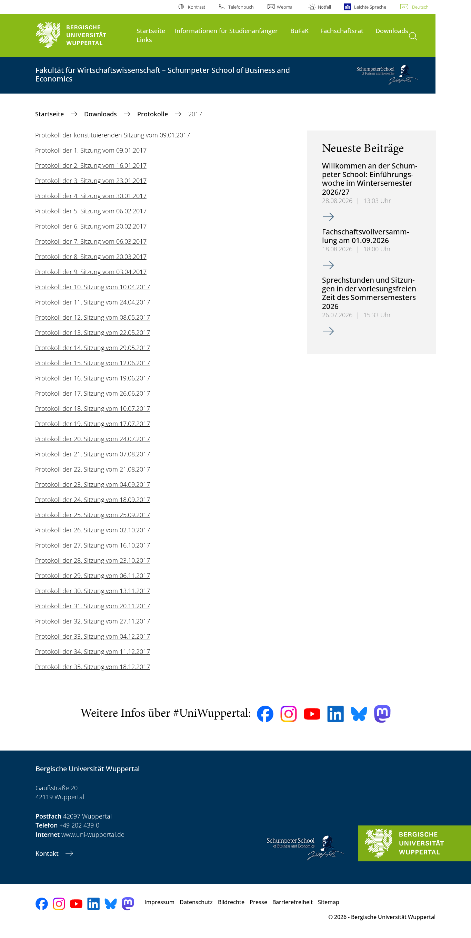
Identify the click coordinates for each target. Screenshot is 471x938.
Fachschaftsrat (341, 30)
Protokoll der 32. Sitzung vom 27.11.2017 (92, 621)
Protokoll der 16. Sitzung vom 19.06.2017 (92, 378)
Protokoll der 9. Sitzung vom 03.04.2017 (91, 272)
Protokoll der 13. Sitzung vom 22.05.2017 (92, 332)
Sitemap (328, 902)
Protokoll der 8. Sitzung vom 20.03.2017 (91, 256)
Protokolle (153, 114)
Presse (258, 902)
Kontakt (48, 853)
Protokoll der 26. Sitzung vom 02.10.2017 (92, 530)
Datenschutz (196, 902)
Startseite (151, 30)
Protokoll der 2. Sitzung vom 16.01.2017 (91, 165)
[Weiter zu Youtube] (312, 714)
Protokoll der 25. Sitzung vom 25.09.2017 (92, 515)
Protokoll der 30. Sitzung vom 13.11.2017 (92, 591)
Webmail (285, 7)
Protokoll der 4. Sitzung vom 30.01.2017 (91, 196)
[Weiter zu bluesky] (359, 714)
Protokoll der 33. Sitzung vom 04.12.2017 (92, 636)
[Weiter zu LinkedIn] (335, 714)
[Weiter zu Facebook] (265, 714)
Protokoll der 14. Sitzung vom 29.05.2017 (92, 348)
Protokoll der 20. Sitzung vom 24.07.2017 (92, 439)
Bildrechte (231, 902)
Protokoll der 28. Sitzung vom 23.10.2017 (92, 560)
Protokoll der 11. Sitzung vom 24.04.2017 (92, 302)
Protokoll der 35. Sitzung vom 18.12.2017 (92, 667)
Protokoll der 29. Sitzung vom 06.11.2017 (92, 575)
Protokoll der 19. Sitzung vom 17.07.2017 (92, 423)
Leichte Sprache (370, 7)
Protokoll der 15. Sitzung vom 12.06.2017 (92, 363)
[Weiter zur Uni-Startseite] (83, 35)
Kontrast (196, 7)
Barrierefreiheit (292, 902)
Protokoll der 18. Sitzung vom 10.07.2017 (92, 408)
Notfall (324, 7)
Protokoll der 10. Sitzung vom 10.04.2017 (92, 287)
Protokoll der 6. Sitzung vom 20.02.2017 (91, 226)
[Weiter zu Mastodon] (382, 714)
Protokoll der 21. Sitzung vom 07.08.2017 (92, 454)
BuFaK (299, 30)
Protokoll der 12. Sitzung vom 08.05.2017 (92, 317)
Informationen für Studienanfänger (226, 30)
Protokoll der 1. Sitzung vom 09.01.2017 (91, 150)
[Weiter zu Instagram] (288, 714)
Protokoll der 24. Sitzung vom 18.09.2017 (92, 499)
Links (144, 39)
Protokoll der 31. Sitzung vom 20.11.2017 (92, 606)
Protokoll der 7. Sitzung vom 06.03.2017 (91, 241)
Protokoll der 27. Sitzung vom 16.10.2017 (92, 545)
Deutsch (420, 7)
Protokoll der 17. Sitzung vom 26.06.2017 (92, 393)
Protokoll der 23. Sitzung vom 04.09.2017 (92, 484)
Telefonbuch (241, 7)
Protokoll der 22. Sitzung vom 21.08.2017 (92, 469)
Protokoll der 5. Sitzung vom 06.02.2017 (91, 211)
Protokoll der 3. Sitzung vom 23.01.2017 (91, 180)
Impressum (159, 902)
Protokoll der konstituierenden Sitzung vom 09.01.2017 (112, 135)
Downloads (391, 30)
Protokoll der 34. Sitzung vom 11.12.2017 (92, 651)
